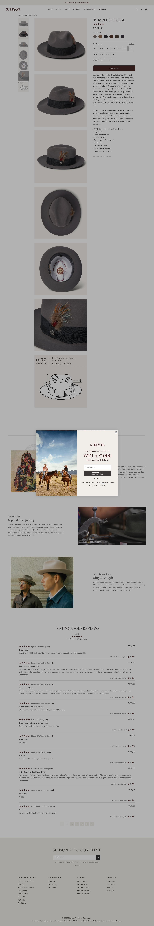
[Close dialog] (116, 432)
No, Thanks (97, 478)
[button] (97, 473)
